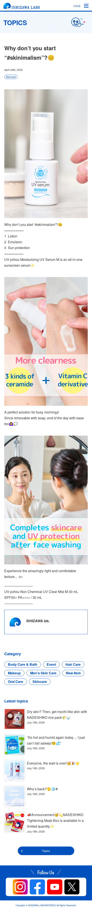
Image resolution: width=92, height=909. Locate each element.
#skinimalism (45, 224)
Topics (46, 851)
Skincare (11, 77)
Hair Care (73, 664)
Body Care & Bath (22, 664)
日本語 (76, 6)
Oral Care (15, 681)
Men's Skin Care (43, 672)
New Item (73, 672)
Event (51, 664)
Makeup (14, 672)
